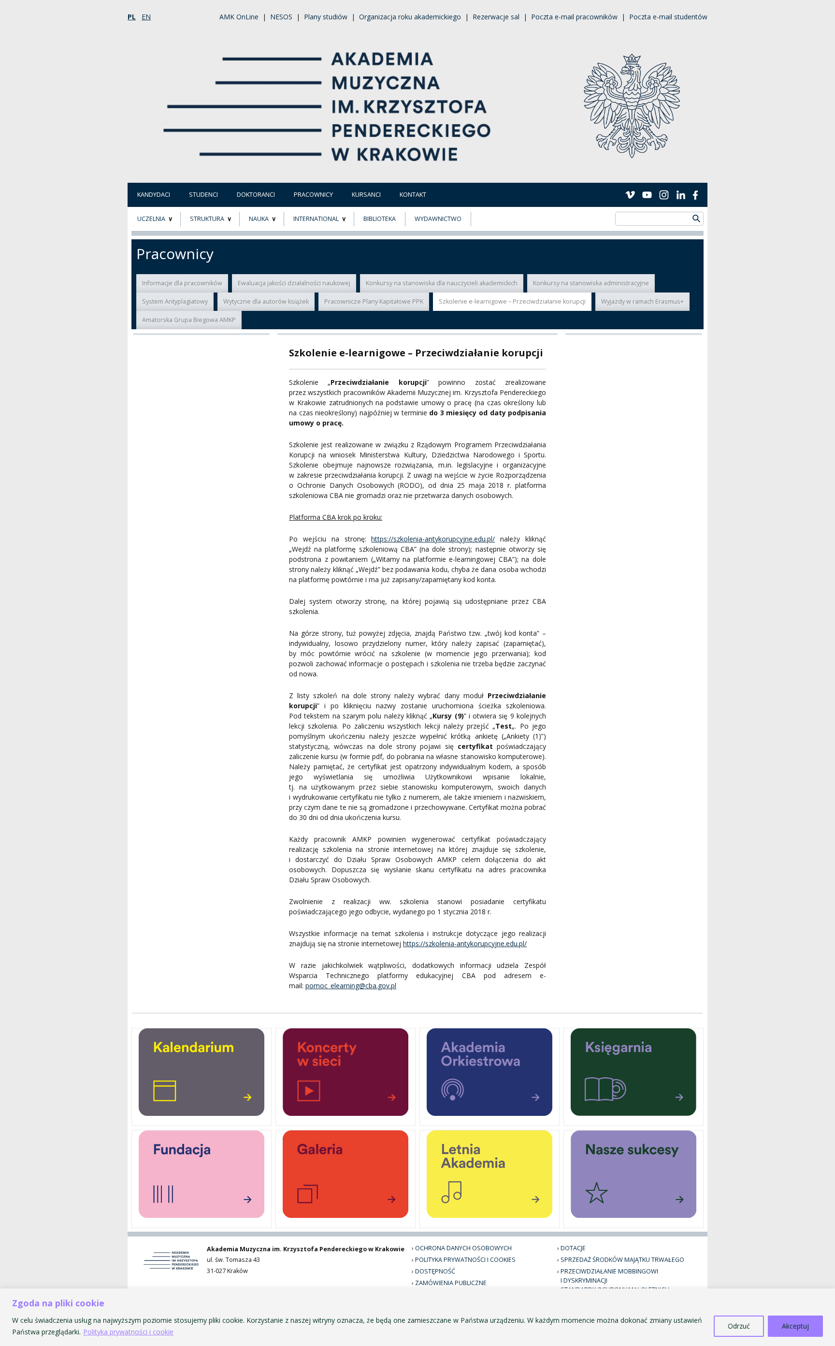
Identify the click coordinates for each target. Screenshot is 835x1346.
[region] (417, 1317)
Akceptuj (795, 1326)
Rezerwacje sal (496, 16)
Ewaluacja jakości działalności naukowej (294, 283)
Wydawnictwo (438, 219)
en (146, 16)
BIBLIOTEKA (379, 219)
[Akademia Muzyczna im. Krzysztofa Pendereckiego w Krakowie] (328, 100)
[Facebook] (695, 194)
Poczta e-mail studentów (668, 16)
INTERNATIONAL (316, 219)
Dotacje (573, 1248)
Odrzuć (739, 1326)
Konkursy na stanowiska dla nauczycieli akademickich (442, 283)
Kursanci (366, 194)
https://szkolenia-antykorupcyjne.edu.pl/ (433, 538)
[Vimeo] (630, 194)
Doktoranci (256, 194)
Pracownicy (313, 194)
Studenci (203, 194)
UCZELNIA (151, 219)
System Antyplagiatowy (175, 301)
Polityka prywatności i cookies (465, 1260)
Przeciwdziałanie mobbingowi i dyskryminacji (609, 1276)
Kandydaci (153, 194)
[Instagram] (664, 194)
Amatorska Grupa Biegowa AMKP (189, 320)
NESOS (281, 16)
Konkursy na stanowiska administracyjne (591, 283)
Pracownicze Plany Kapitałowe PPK (373, 301)
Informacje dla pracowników (182, 283)
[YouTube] (647, 194)
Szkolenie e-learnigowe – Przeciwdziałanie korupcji (512, 301)
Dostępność (435, 1271)
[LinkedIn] (681, 194)
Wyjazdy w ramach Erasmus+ (642, 301)
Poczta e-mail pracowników (574, 16)
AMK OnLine (239, 16)
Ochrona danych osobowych (463, 1248)
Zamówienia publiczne (451, 1283)
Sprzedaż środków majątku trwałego (622, 1260)
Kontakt (413, 194)
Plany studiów (325, 16)
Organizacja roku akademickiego (410, 16)
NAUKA (259, 219)
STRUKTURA (207, 219)
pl (132, 16)
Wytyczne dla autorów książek (266, 301)
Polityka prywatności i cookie (128, 1331)
